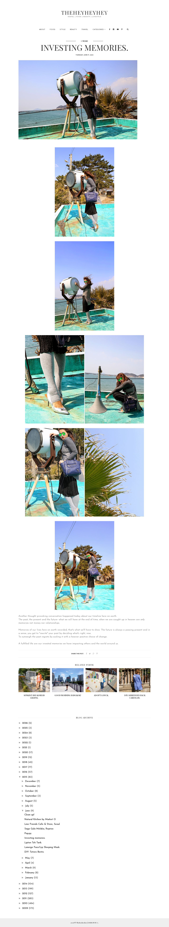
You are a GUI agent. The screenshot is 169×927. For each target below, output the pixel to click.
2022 (25, 743)
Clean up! (29, 815)
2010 (25, 903)
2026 (25, 723)
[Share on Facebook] (86, 654)
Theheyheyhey (84, 12)
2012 (25, 893)
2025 (25, 728)
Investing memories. (34, 838)
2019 (25, 757)
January (29, 878)
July (27, 806)
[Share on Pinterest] (97, 654)
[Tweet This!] (90, 654)
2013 (25, 889)
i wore (84, 41)
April (28, 863)
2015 (25, 777)
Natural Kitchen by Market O (40, 819)
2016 (25, 772)
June (28, 811)
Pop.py (27, 833)
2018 (25, 762)
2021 (25, 747)
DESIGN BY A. (93, 923)
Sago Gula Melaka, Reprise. (39, 829)
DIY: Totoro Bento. (34, 852)
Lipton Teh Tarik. (33, 843)
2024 (25, 733)
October (30, 791)
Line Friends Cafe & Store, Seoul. (42, 824)
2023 (25, 738)
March (28, 868)
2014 (25, 884)
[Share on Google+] (93, 654)
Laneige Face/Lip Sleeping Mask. (42, 847)
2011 (24, 898)
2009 (25, 908)
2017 (25, 767)
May (28, 858)
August (29, 801)
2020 (25, 752)
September (31, 796)
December (31, 781)
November (31, 786)
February (30, 873)
